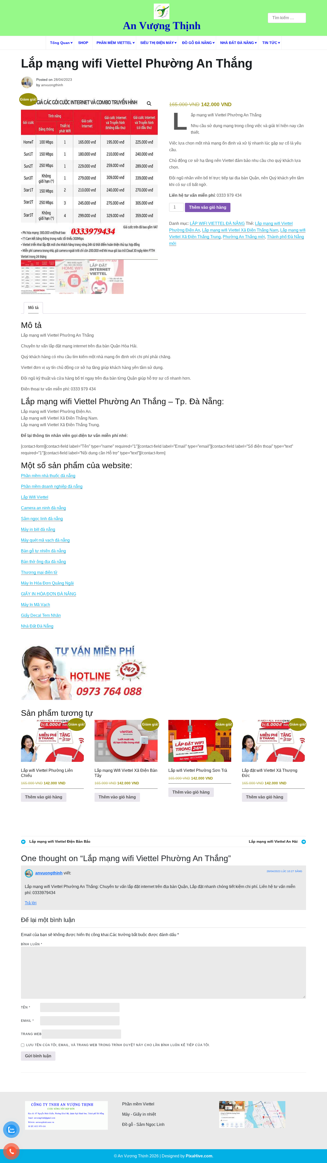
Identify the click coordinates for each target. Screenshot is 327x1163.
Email (27, 1021)
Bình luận (31, 944)
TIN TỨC (269, 43)
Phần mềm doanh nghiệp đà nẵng (52, 486)
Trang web (31, 1034)
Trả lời (31, 903)
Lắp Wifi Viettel (34, 497)
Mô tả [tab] (33, 307)
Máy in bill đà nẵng (38, 529)
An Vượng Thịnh (162, 25)
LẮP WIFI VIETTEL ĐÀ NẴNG (217, 223)
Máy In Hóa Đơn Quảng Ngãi (47, 583)
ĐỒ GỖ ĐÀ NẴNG (197, 43)
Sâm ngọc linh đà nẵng (42, 519)
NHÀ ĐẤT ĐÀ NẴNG (237, 43)
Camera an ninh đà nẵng (43, 508)
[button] (149, 103)
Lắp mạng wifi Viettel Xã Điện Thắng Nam (240, 230)
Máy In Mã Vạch (35, 604)
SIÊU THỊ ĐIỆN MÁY (157, 43)
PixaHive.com (199, 1156)
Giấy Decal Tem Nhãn (41, 615)
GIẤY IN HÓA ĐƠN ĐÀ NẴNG (48, 594)
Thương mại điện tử (39, 572)
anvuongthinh (52, 85)
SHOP (83, 43)
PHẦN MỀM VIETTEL (114, 43)
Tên (25, 1007)
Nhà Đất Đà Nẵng (37, 626)
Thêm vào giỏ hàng (207, 207)
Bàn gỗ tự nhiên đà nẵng (43, 551)
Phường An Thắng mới (244, 237)
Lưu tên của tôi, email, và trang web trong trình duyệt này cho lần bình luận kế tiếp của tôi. (118, 1045)
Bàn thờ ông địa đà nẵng (43, 561)
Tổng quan (60, 43)
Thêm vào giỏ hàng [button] (43, 797)
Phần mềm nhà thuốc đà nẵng (48, 476)
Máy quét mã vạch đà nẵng (45, 540)
